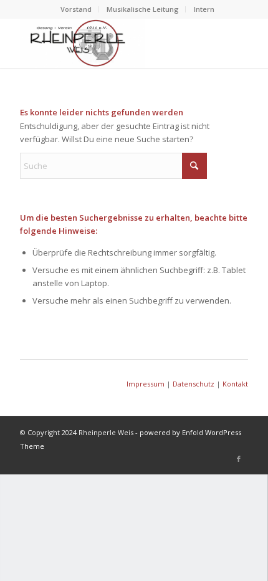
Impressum (146, 383)
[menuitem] (76, 9)
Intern (204, 9)
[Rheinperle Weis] (111, 43)
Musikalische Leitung (143, 9)
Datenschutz (193, 383)
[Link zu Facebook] (238, 458)
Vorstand (76, 9)
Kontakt (235, 383)
